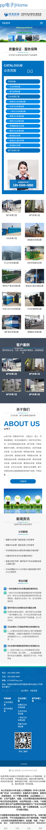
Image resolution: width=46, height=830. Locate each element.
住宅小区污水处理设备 (11, 309)
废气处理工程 (14, 150)
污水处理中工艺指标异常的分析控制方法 (23, 627)
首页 (6, 828)
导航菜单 (6, 23)
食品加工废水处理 (17, 140)
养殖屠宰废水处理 (17, 126)
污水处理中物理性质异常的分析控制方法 (23, 646)
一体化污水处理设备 (18, 111)
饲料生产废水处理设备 (11, 286)
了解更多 (23, 481)
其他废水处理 (15, 145)
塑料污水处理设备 (17, 131)
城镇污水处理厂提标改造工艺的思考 (20, 540)
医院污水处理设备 (17, 121)
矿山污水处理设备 (11, 263)
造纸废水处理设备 (34, 240)
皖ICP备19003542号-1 (11, 691)
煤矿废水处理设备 (11, 332)
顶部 (40, 828)
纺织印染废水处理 (34, 263)
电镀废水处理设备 (34, 332)
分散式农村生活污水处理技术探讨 (19, 556)
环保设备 (12, 81)
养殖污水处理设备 (17, 116)
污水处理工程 (14, 96)
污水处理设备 (15, 87)
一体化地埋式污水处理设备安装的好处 (22, 589)
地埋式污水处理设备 (18, 102)
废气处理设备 (15, 91)
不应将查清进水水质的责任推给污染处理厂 (23, 550)
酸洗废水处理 (15, 136)
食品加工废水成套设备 (34, 286)
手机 (17, 828)
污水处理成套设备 (34, 309)
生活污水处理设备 (17, 106)
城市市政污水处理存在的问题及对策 (21, 608)
